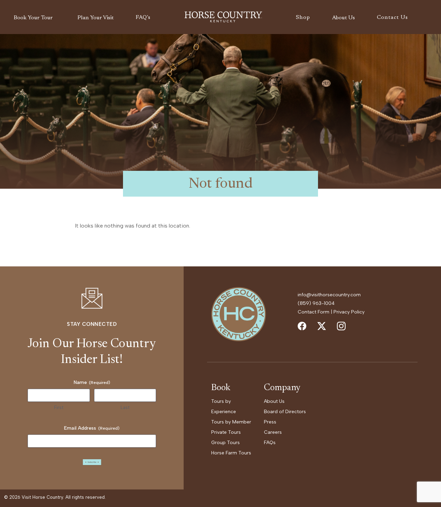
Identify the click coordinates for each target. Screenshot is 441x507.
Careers (273, 432)
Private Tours (226, 432)
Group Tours (225, 442)
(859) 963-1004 (316, 303)
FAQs (270, 442)
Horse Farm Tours (231, 453)
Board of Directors (285, 412)
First (58, 407)
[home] (223, 17)
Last (125, 407)
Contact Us (392, 17)
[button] (34, 18)
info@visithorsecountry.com (329, 295)
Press (270, 422)
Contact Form (313, 312)
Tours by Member (231, 422)
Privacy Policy (349, 312)
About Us (274, 401)
